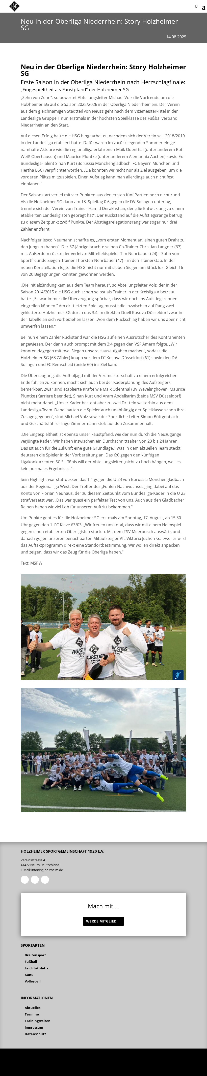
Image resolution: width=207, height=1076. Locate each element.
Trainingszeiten (37, 1021)
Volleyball (33, 981)
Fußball (31, 961)
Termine (32, 1014)
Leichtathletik (36, 968)
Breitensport (35, 955)
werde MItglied (101, 921)
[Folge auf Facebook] (25, 880)
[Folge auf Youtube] (45, 880)
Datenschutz (35, 1034)
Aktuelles (32, 1007)
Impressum (34, 1027)
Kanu (29, 974)
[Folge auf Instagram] (35, 880)
